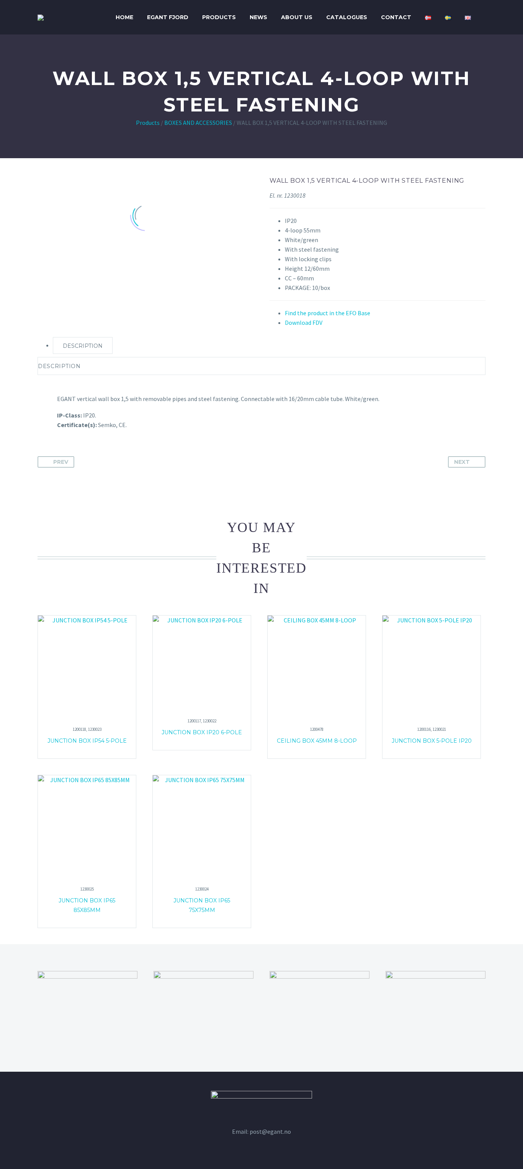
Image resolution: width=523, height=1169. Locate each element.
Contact (396, 17)
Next (462, 461)
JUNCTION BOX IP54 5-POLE (87, 740)
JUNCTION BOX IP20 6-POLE (202, 732)
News (258, 17)
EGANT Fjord (167, 17)
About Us (296, 17)
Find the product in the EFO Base (327, 313)
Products (219, 17)
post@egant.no (270, 1131)
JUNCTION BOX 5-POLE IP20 (432, 740)
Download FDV (303, 322)
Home (124, 17)
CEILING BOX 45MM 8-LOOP (317, 740)
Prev (60, 461)
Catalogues (346, 17)
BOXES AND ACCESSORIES (198, 122)
